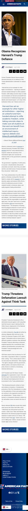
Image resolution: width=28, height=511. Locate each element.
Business (7, 473)
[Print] (21, 71)
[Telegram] (24, 71)
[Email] (17, 71)
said (11, 203)
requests (17, 179)
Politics (6, 461)
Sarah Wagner (9, 67)
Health (6, 465)
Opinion (6, 471)
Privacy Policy (19, 501)
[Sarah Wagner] (3, 67)
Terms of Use (8, 501)
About (6, 475)
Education (7, 466)
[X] (14, 71)
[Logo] (14, 4)
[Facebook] (10, 71)
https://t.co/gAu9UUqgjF (12, 136)
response (19, 146)
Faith (5, 463)
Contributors (9, 477)
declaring (4, 150)
